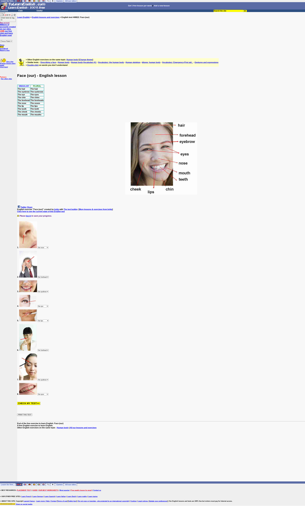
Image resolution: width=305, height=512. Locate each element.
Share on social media (24, 504)
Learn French (26, 496)
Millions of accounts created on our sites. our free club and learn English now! (8, 30)
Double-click (33, 65)
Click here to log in (7, 19)
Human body (72, 60)
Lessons (4, 11)
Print (2, 47)
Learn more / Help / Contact (46, 501)
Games (59, 485)
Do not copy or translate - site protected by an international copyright (103, 501)
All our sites (70, 485)
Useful (39, 11)
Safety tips (72, 501)
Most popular (64, 490)
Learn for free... (8, 485)
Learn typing (92, 496)
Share (29, 207)
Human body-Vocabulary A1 (83, 62)
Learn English (23, 17)
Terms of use (62, 501)
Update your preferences (158, 501)
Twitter (24, 207)
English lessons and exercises (45, 17)
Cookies (133, 501)
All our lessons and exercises (83, 428)
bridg (56, 209)
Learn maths (82, 496)
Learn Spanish (49, 496)
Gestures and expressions (206, 62)
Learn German (38, 496)
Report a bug (5, 50)
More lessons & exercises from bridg (95, 209)
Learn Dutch (71, 496)
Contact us (97, 490)
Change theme (85, 60)
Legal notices (143, 501)
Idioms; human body (151, 62)
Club (20, 11)
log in (28, 216)
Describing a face (48, 62)
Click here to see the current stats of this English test (41, 211)
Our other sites (6, 79)
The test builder (71, 209)
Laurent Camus (29, 501)
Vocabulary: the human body (111, 62)
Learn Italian (61, 496)
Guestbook (4, 48)
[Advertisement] (161, 35)
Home (2, 45)
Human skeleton (133, 62)
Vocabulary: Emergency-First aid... (177, 62)
